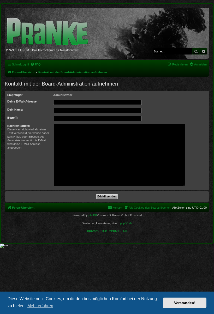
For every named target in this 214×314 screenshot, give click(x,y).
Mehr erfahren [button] (40, 306)
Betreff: (12, 117)
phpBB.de (126, 223)
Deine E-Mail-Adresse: (22, 101)
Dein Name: (15, 109)
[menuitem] (35, 64)
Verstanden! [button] (184, 303)
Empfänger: (15, 94)
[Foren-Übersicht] (49, 28)
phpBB (92, 215)
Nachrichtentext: (18, 125)
